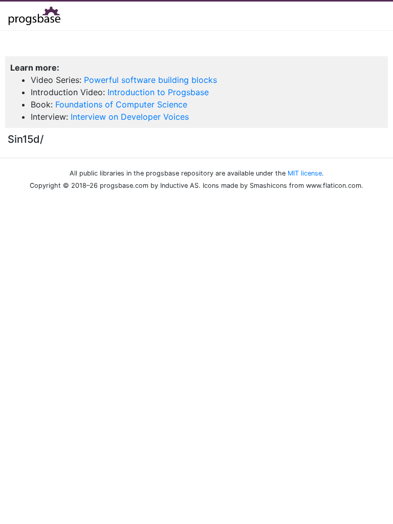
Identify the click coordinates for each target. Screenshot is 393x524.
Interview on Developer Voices (130, 117)
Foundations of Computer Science (121, 104)
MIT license (305, 173)
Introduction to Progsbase (158, 92)
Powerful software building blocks (150, 80)
